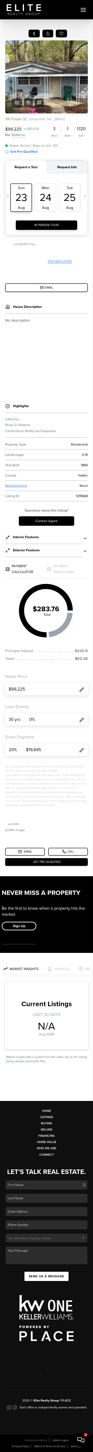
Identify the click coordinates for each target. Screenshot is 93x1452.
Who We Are (46, 1148)
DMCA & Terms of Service (49, 1446)
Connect (46, 1155)
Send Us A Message (46, 1276)
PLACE (66, 1400)
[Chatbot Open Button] (81, 1440)
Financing (46, 1136)
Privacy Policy (20, 1446)
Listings (46, 1117)
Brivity (43, 1440)
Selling (46, 1129)
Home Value (46, 1142)
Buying (46, 1123)
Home (46, 1111)
